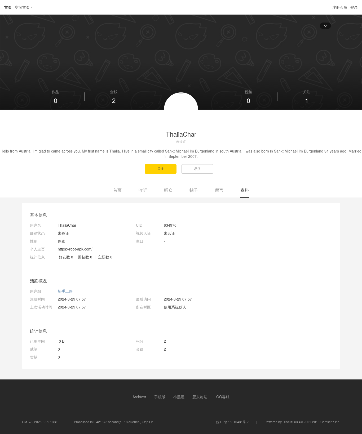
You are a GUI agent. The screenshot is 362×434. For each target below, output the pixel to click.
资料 (244, 190)
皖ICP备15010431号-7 (232, 421)
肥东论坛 (199, 396)
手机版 (159, 396)
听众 (168, 190)
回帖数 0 (85, 256)
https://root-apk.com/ (75, 249)
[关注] (163, 168)
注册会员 (339, 7)
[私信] (199, 168)
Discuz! (287, 421)
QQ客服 (222, 396)
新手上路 (65, 291)
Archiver (139, 396)
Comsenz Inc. (330, 421)
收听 (143, 190)
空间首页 (22, 7)
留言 (219, 190)
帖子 (193, 190)
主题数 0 (105, 256)
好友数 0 (66, 256)
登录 (354, 7)
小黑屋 (178, 396)
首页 (8, 7)
